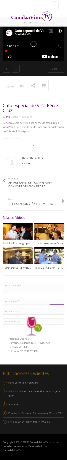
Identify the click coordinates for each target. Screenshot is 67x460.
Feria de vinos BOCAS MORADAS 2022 (29, 422)
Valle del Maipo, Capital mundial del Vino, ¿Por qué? (34, 393)
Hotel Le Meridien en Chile (23, 382)
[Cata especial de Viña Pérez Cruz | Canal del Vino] (32, 4)
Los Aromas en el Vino (48, 243)
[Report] (44, 85)
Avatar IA (13, 404)
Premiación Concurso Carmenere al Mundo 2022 (35, 413)
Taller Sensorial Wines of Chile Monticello (29, 267)
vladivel (6, 116)
